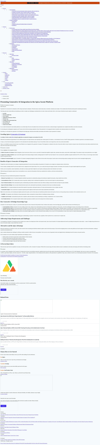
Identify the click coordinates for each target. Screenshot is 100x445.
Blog (13, 58)
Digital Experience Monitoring (87, 421)
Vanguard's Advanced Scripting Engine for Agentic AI (22, 24)
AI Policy (20, 443)
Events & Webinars (15, 59)
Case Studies (14, 67)
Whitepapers (14, 65)
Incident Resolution (24, 421)
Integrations (14, 21)
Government (14, 46)
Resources (5, 52)
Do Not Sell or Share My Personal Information (38, 443)
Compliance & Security (52, 421)
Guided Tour (5, 86)
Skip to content (3, 1)
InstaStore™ (14, 25)
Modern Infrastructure (43, 421)
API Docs (14, 71)
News (6, 78)
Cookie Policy (8, 443)
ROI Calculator (22, 439)
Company (4, 72)
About (6, 73)
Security (13, 22)
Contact (6, 80)
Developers (12, 68)
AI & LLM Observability (33, 421)
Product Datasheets (16, 63)
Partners (6, 76)
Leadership (5, 435)
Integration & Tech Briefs (17, 64)
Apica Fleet (19, 414)
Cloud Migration (59, 421)
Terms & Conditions (15, 443)
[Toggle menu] (0, 6)
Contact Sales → (21, 410)
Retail (13, 51)
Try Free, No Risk (3, 439)
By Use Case (12, 28)
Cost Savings (2, 421)
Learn (11, 56)
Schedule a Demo (6, 88)
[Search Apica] (1, 92)
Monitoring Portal (8, 85)
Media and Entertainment (17, 50)
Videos (13, 60)
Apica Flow (3, 414)
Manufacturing (15, 48)
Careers (6, 77)
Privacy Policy (3, 443)
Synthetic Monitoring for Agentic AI (13, 421)
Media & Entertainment (26, 424)
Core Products (12, 9)
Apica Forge (23, 414)
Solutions (4, 26)
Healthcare (14, 47)
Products (4, 8)
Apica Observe (14, 414)
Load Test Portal (8, 84)
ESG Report (25, 443)
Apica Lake (9, 414)
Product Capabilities (13, 20)
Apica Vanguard (29, 414)
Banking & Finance (4, 424)
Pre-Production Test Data (76, 421)
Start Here (12, 54)
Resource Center (15, 55)
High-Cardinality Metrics (67, 421)
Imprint (28, 443)
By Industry (12, 43)
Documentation (15, 69)
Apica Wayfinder (35, 414)
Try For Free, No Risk (9, 82)
